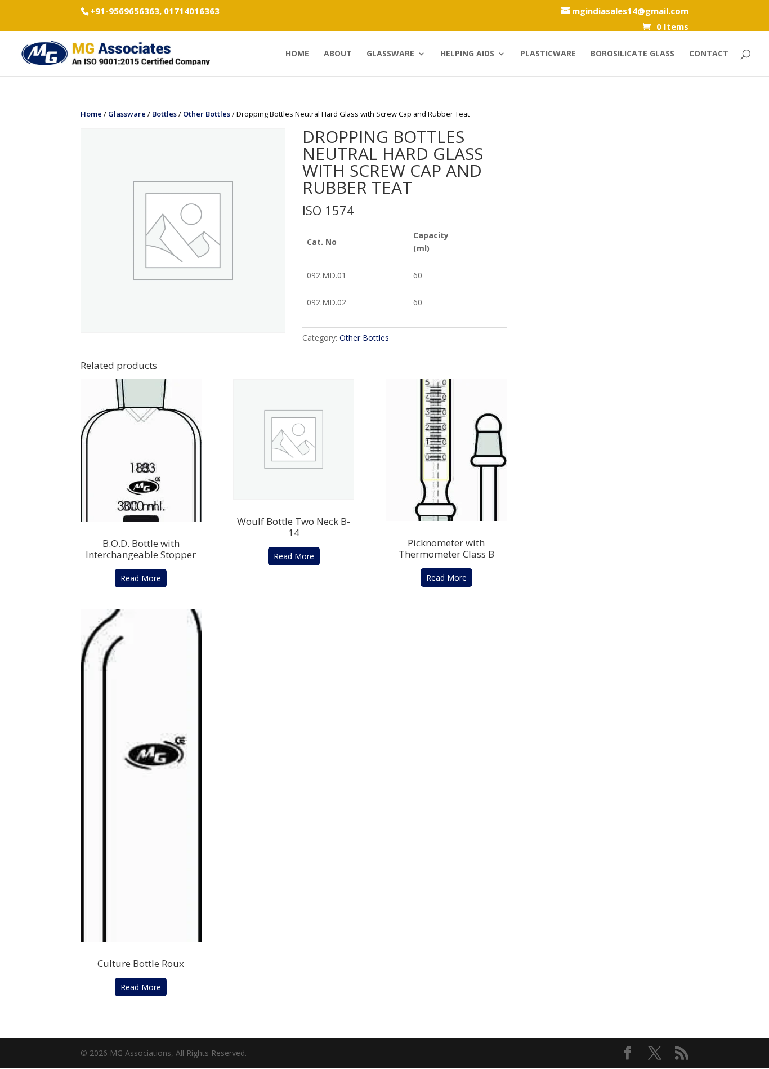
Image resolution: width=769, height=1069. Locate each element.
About (338, 54)
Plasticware (548, 54)
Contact (708, 54)
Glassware (390, 54)
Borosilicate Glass (632, 54)
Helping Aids (467, 54)
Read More (140, 578)
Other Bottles (206, 114)
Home (297, 54)
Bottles (164, 114)
